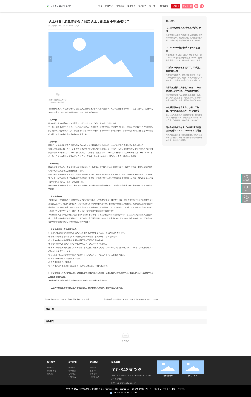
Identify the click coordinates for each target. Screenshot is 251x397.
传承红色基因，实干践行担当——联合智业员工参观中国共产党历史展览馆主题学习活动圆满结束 (183, 90)
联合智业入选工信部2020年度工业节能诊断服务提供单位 (127, 299)
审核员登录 (94, 377)
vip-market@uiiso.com (126, 383)
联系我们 (50, 374)
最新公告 (72, 370)
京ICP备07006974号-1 (141, 389)
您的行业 (50, 367)
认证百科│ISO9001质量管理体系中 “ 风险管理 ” (70, 299)
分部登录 (93, 374)
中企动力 (166, 389)
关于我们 (93, 367)
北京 (173, 389)
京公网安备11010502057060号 (126, 392)
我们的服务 (51, 370)
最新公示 (72, 367)
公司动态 (72, 374)
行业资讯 (72, 377)
